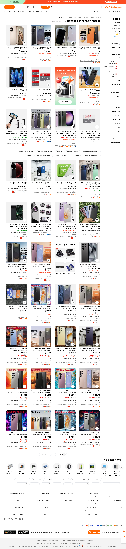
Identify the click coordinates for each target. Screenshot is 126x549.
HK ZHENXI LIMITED (45, 59)
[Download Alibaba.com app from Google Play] (10, 532)
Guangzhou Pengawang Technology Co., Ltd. (65, 236)
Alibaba (98, 17)
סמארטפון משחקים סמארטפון (110, 484)
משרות (120, 507)
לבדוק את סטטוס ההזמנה (17, 504)
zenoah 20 (47, 479)
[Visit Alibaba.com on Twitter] (16, 519)
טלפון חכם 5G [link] (62, 17)
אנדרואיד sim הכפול (72, 151)
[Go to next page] (38, 454)
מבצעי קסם (56, 484)
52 (42, 454)
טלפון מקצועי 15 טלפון (60, 155)
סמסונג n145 (36, 479)
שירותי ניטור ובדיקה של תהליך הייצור (88, 511)
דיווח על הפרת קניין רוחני (42, 511)
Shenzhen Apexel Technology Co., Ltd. (41, 232)
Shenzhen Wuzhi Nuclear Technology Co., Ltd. (89, 103)
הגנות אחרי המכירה (92, 507)
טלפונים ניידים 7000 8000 (45, 151)
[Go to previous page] (67, 454)
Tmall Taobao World (53, 540)
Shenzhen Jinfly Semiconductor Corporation (65, 192)
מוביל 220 (94, 484)
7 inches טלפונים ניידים (81, 484)
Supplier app (65, 532)
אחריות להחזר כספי (92, 500)
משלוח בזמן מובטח (92, 504)
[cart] (27, 7)
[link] (123, 531)
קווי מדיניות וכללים (93, 514)
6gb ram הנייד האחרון (60, 479)
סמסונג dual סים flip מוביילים (89, 151)
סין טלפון (59, 151)
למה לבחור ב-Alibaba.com (115, 497)
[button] (51, 7)
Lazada (63, 540)
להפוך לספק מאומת (19, 507)
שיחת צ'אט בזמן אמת (43, 500)
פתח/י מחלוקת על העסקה (42, 504)
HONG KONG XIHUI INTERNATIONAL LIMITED (41, 192)
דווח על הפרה (45, 514)
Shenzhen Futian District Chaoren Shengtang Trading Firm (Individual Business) (16, 97)
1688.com (44, 540)
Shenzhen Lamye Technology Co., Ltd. (16, 143)
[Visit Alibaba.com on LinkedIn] (20, 519)
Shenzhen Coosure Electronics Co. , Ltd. (41, 99)
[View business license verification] (80, 546)
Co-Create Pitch (117, 500)
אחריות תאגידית (117, 504)
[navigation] (112, 236)
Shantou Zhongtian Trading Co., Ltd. (65, 145)
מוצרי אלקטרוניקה (89, 17)
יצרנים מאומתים (68, 497)
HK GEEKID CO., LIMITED (20, 236)
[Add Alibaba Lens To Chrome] (94, 532)
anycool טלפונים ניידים (21, 479)
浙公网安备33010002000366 (93, 546)
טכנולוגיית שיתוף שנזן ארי (90, 155)
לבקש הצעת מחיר (68, 500)
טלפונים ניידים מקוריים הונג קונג (109, 479)
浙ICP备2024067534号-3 (110, 546)
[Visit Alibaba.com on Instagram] (12, 519)
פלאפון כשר (45, 484)
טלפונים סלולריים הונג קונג (26, 151)
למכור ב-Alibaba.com (18, 497)
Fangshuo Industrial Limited (43, 139)
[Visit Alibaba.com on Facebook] (23, 519)
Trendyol (82, 540)
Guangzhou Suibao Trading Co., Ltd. (90, 61)
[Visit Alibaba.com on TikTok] (5, 519)
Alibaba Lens (112, 532)
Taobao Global (71, 540)
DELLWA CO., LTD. (94, 139)
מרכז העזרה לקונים (44, 497)
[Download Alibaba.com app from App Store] (23, 532)
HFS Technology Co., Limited (91, 235)
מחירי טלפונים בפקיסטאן (43, 155)
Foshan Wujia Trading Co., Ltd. (91, 276)
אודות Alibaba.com (116, 493)
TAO (77, 540)
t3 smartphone (92, 479)
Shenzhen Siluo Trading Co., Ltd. (66, 55)
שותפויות (21, 511)
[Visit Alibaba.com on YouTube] (8, 519)
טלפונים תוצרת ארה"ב (77, 479)
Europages (90, 540)
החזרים (47, 507)
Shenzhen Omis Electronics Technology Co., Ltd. (16, 190)
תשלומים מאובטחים (92, 497)
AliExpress (37, 540)
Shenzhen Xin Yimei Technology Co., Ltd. (16, 57)
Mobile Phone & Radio (75, 17)
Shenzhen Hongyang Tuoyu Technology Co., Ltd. (89, 196)
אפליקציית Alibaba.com (38, 532)
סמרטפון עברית (21, 484)
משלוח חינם (33, 484)
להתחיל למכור (20, 500)
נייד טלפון (67, 484)
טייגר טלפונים (75, 155)
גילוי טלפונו (29, 155)
